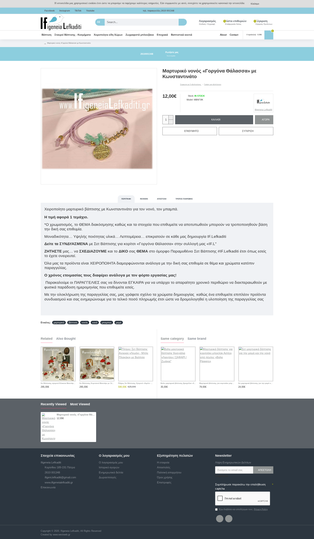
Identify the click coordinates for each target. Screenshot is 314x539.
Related (47, 338)
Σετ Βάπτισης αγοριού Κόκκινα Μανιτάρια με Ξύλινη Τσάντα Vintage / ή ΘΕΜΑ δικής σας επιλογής (58, 383)
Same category (172, 338)
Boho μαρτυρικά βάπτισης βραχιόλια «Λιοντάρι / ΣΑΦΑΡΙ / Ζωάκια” (178, 383)
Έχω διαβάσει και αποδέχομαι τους (243, 509)
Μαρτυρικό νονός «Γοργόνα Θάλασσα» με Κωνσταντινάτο (76, 414)
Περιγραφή (126, 199)
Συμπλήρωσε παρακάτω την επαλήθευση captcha (240, 486)
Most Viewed (80, 404)
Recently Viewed (54, 404)
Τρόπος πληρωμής (184, 199)
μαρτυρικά (59, 322)
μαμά (118, 322)
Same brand (197, 338)
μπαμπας (107, 322)
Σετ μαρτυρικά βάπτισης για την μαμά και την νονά (255, 383)
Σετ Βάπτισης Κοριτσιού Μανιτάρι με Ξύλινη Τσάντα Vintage (96, 383)
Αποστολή (161, 199)
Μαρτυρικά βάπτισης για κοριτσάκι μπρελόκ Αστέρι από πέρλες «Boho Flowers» (216, 383)
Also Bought (66, 338)
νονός (85, 322)
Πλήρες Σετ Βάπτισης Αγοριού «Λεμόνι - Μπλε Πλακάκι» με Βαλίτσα (135, 383)
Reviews (144, 199)
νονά (94, 322)
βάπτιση (73, 322)
